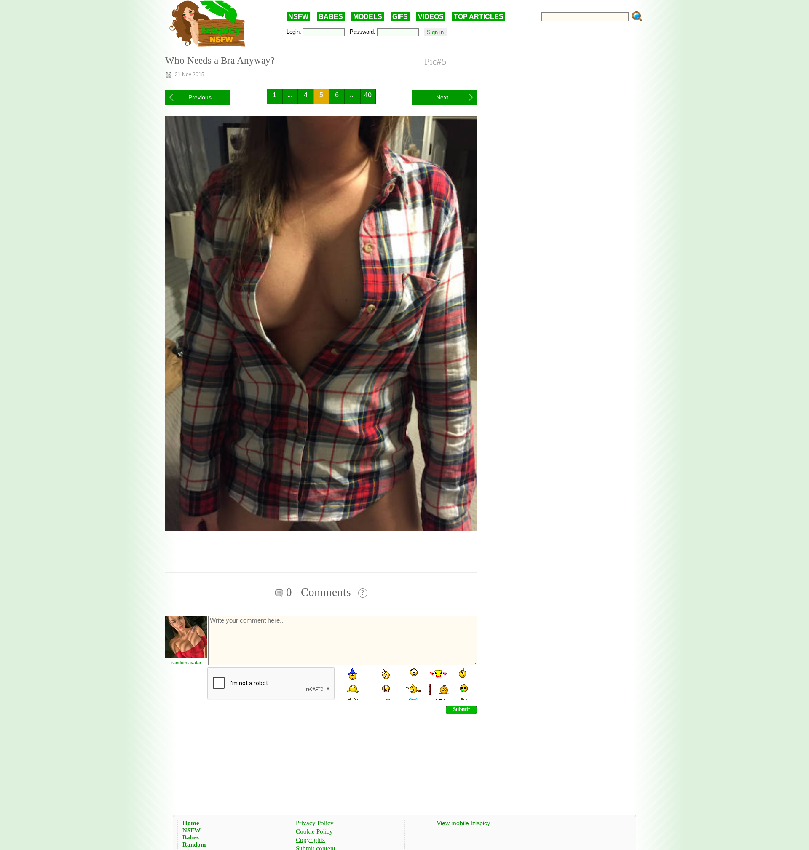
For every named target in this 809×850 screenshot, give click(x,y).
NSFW (298, 16)
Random (194, 844)
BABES (331, 16)
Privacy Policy (315, 823)
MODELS (367, 16)
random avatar (186, 662)
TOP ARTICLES (479, 16)
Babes (190, 837)
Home (190, 823)
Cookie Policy (314, 831)
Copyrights (310, 840)
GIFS (400, 16)
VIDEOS (431, 16)
